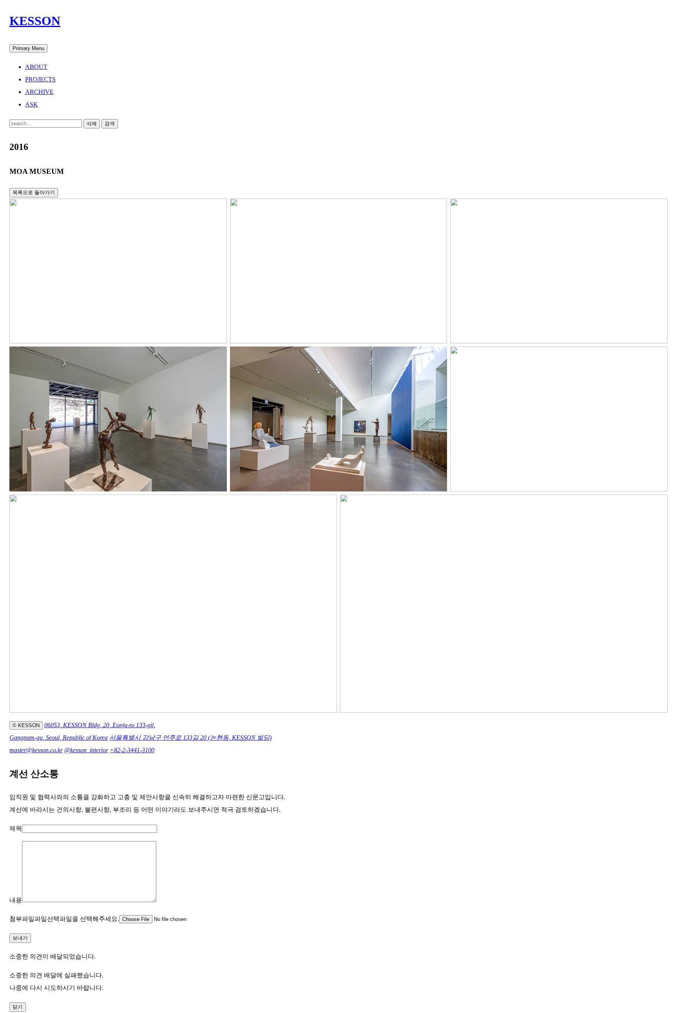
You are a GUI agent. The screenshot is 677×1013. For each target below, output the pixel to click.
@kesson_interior (86, 750)
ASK (31, 104)
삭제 (92, 123)
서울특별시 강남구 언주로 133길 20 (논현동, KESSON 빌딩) (190, 737)
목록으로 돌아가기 (34, 192)
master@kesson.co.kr (36, 750)
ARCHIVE (39, 91)
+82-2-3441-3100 (132, 750)
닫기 (18, 1007)
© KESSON (26, 725)
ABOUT (36, 66)
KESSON (34, 21)
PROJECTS (40, 79)
